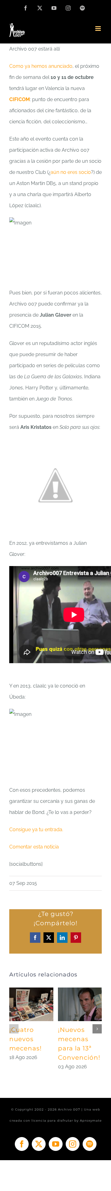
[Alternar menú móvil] (98, 28)
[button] (13, 1028)
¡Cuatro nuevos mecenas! (25, 1039)
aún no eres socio (71, 172)
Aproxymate (91, 1121)
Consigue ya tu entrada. (36, 829)
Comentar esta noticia (34, 847)
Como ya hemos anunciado (40, 66)
